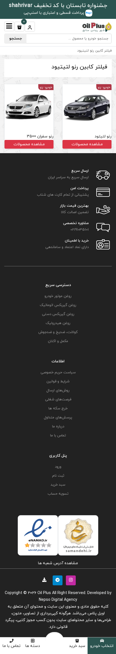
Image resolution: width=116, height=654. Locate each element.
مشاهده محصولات (87, 144)
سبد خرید (77, 646)
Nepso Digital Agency (58, 599)
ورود (58, 466)
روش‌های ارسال (58, 390)
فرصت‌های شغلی (58, 399)
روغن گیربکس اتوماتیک (58, 305)
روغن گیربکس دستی (58, 314)
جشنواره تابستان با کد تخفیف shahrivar (58, 5)
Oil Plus (44, 593)
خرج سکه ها (58, 408)
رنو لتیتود (103, 136)
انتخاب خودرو (101, 646)
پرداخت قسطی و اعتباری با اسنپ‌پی (54, 12)
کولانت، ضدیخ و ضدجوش (58, 332)
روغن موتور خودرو (58, 296)
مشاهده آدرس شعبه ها (58, 563)
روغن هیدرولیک (58, 323)
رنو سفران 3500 (40, 136)
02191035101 (79, 229)
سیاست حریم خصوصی (58, 372)
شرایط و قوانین (58, 381)
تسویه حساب (58, 493)
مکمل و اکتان (58, 341)
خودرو (106, 87)
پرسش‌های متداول (58, 417)
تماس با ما (12, 646)
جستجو (15, 38)
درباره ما (58, 426)
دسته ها (32, 646)
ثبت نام (58, 475)
